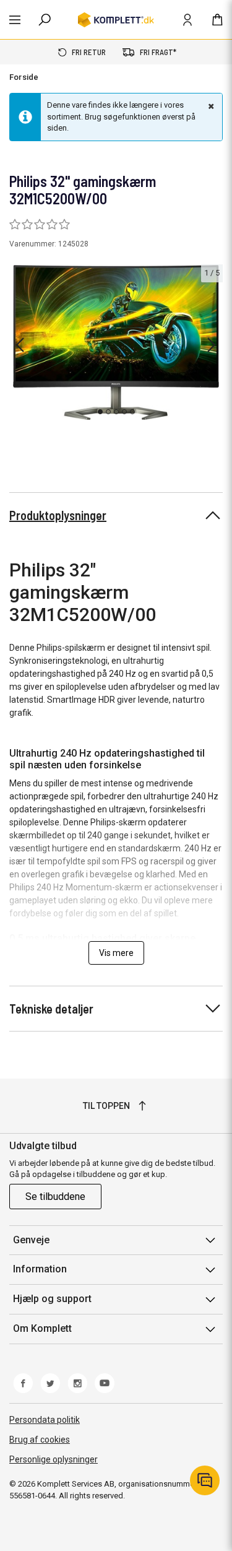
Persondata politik (44, 1420)
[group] (116, 342)
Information (40, 1269)
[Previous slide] (20, 345)
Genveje (31, 1240)
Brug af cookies (39, 1440)
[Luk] (209, 105)
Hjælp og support (52, 1299)
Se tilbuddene (55, 1196)
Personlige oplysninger (53, 1459)
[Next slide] (211, 345)
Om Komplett (42, 1328)
